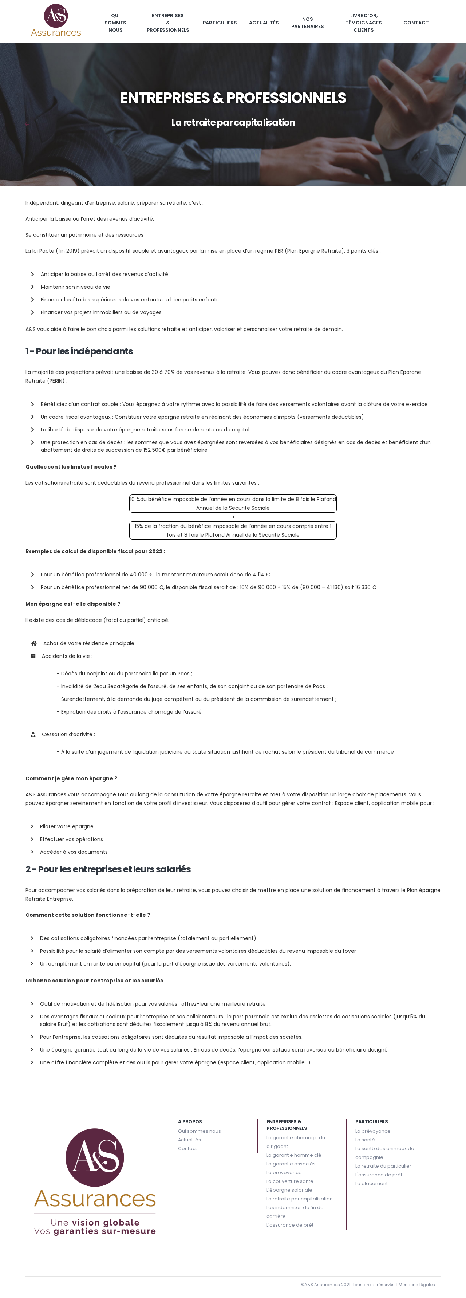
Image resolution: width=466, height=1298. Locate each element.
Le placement (371, 1183)
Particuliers (220, 22)
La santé (365, 1140)
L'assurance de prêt (289, 1225)
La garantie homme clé (293, 1155)
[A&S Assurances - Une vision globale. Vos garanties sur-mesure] (56, 22)
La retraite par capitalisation (299, 1199)
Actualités (264, 22)
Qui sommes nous (115, 22)
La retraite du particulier (383, 1166)
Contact (416, 22)
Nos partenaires (307, 23)
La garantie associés (291, 1164)
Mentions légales (417, 1284)
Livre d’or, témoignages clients (363, 22)
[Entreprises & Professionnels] (26, 124)
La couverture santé (289, 1181)
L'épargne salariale (289, 1190)
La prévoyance (284, 1172)
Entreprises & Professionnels (168, 22)
